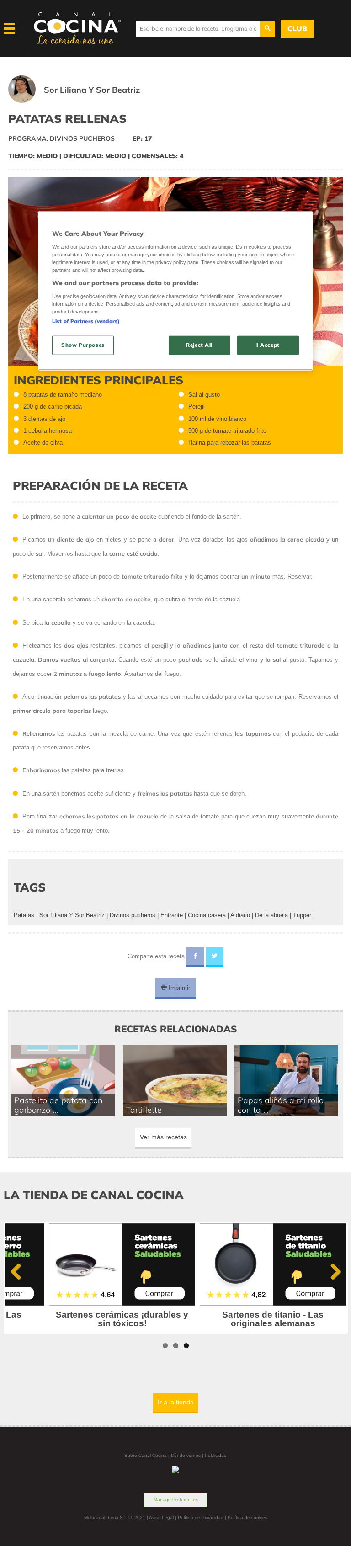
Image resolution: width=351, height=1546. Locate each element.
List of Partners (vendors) (86, 321)
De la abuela (271, 915)
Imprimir (178, 987)
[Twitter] (215, 957)
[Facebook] (195, 957)
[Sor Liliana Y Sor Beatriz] (85, 100)
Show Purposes (82, 345)
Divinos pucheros (132, 915)
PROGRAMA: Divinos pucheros (61, 138)
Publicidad (216, 1455)
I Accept (268, 345)
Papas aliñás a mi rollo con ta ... (281, 1105)
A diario (240, 915)
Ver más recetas (163, 1137)
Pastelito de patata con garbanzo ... (58, 1105)
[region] (175, 291)
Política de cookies (247, 1517)
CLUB (297, 28)
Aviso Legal (161, 1517)
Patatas (24, 915)
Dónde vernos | (188, 1455)
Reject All (199, 345)
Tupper (302, 915)
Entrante (171, 915)
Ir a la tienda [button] (176, 1402)
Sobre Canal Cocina (145, 1455)
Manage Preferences (176, 1499)
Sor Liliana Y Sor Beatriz (72, 915)
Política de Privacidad (200, 1517)
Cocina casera (207, 915)
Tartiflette (144, 1110)
